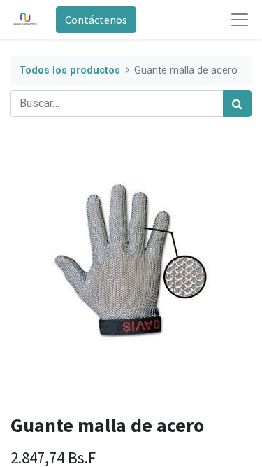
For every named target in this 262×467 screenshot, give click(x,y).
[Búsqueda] (237, 103)
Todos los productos (69, 70)
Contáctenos (96, 20)
